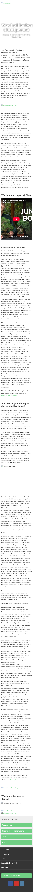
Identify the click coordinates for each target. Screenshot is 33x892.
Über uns (5, 849)
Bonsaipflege (14, 780)
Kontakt (4, 867)
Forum (5, 842)
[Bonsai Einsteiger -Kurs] (9, 105)
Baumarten (7, 825)
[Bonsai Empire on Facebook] (10, 884)
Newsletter (6, 854)
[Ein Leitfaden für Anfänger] (10, 787)
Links (3, 858)
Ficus (4, 837)
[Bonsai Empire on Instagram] (22, 884)
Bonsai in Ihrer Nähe (10, 863)
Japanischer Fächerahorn (13, 831)
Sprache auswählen (12, 875)
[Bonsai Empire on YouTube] (16, 884)
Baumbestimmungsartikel (9, 395)
